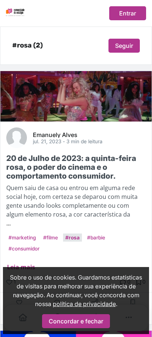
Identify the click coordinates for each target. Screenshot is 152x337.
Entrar (127, 13)
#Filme (50, 238)
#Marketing (22, 238)
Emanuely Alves (55, 134)
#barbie (96, 238)
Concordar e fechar (76, 321)
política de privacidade (84, 304)
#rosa (72, 238)
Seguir (124, 45)
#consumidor (23, 249)
